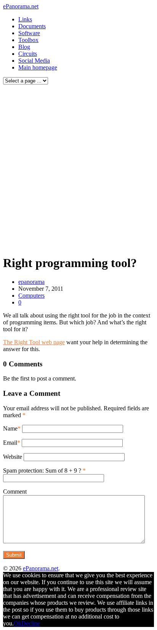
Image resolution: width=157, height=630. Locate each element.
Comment (15, 491)
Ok (17, 623)
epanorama (31, 282)
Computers (31, 295)
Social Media (34, 60)
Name (10, 428)
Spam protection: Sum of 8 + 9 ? (42, 470)
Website (12, 456)
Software (29, 33)
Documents (32, 26)
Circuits (27, 53)
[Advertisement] (78, 167)
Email (10, 442)
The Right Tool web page (34, 342)
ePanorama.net (20, 6)
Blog (24, 47)
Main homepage (37, 67)
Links (25, 19)
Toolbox (28, 40)
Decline (30, 623)
